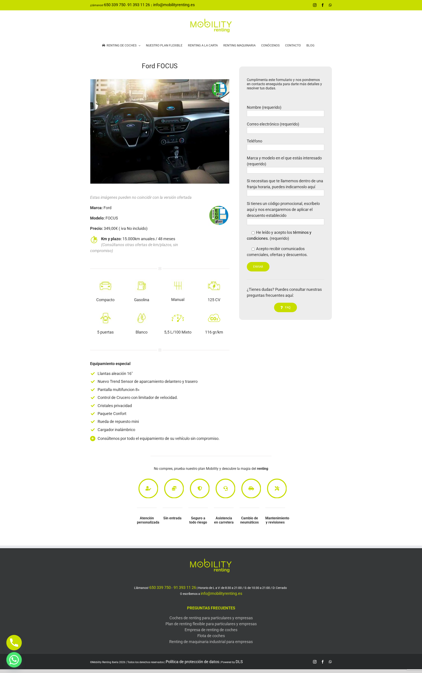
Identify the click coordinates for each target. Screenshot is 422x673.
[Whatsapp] (14, 659)
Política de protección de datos (192, 661)
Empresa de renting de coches (211, 629)
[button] (93, 131)
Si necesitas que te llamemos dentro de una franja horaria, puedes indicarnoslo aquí (285, 184)
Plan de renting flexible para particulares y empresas (211, 623)
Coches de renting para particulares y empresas (211, 618)
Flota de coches (211, 635)
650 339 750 (115, 4)
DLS (239, 661)
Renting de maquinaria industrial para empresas (211, 641)
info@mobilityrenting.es (174, 4)
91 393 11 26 (138, 4)
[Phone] (14, 642)
